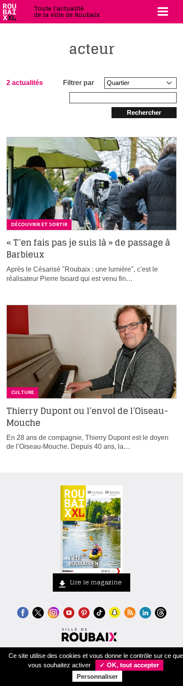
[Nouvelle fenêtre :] (68, 612)
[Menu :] (161, 11)
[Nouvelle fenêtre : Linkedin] (145, 612)
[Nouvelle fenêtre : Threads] (160, 612)
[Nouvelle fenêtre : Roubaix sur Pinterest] (84, 612)
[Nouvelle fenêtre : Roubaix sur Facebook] (23, 612)
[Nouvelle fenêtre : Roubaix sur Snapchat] (114, 612)
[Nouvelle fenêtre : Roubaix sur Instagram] (53, 612)
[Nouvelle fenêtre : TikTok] (99, 612)
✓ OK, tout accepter (129, 665)
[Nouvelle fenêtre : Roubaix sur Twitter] (38, 612)
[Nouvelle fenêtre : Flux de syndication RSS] (130, 612)
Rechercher (144, 112)
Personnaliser (97, 676)
